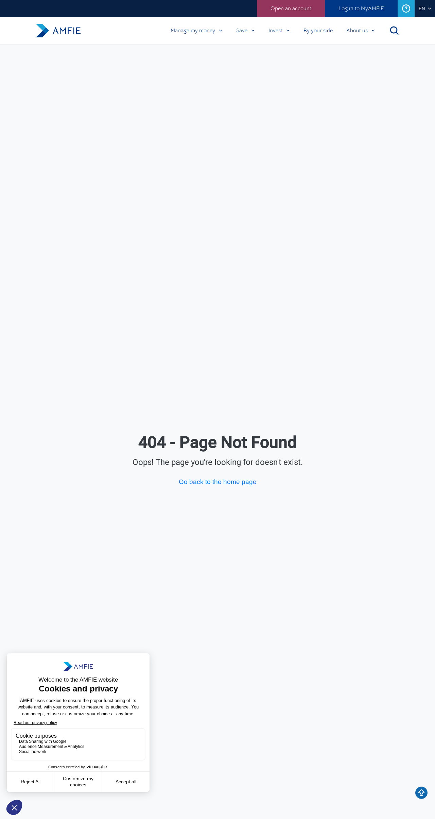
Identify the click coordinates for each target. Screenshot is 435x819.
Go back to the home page (218, 481)
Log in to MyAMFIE (361, 8)
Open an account (291, 8)
